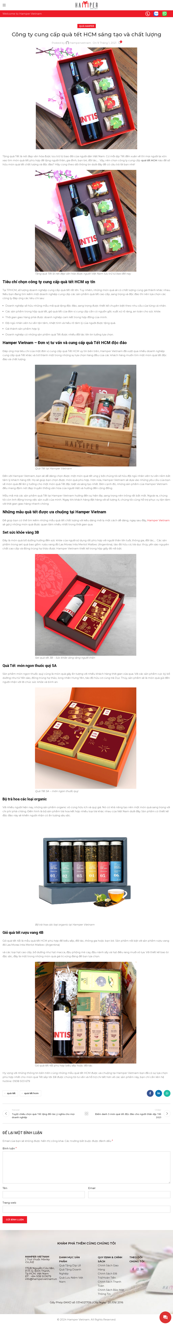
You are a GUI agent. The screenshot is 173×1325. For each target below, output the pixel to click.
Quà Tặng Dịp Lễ (70, 1265)
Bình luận (10, 1148)
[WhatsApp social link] (167, 1093)
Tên (5, 1188)
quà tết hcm (31, 1093)
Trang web (9, 1202)
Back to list (86, 1113)
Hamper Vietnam (158, 520)
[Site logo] (86, 4)
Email (91, 1188)
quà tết (11, 1093)
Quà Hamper (86, 26)
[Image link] (147, 13)
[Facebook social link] (150, 1093)
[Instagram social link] (137, 1269)
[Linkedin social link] (158, 1093)
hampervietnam (80, 42)
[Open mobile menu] (4, 5)
